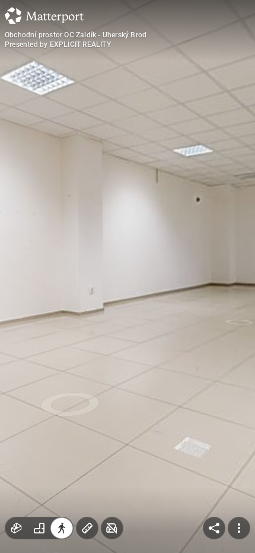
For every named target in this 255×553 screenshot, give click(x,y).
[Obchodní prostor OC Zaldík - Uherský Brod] (127, 276)
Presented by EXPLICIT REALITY (58, 44)
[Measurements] (87, 528)
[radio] (16, 528)
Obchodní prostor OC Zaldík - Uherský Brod (75, 35)
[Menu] (239, 528)
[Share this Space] (214, 528)
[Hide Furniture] (112, 528)
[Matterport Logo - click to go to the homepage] (44, 15)
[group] (39, 528)
